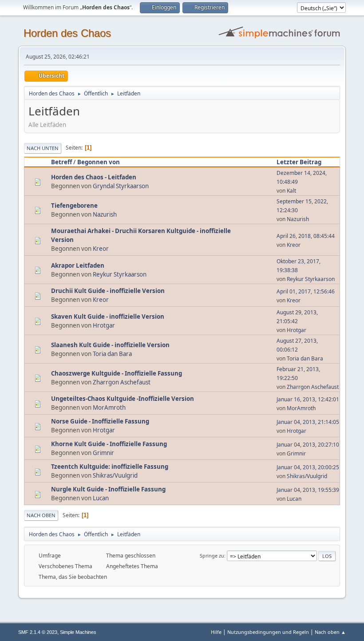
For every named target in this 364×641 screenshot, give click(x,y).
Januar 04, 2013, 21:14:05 (308, 422)
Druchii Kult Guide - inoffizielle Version (108, 291)
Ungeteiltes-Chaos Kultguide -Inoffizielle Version (122, 399)
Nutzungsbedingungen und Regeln (268, 632)
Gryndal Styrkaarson (121, 186)
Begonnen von (98, 162)
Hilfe (216, 632)
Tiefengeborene (74, 206)
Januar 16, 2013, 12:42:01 (308, 399)
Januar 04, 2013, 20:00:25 (308, 467)
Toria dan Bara (112, 354)
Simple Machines (78, 632)
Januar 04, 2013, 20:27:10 (308, 444)
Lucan (101, 498)
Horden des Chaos (67, 33)
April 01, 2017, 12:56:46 (306, 291)
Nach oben (41, 515)
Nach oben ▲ (330, 632)
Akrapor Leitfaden (77, 265)
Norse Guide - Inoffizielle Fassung (100, 421)
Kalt (291, 190)
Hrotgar (104, 325)
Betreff (61, 162)
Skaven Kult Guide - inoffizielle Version (107, 316)
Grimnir (103, 453)
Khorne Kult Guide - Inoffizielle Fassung (109, 444)
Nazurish (105, 214)
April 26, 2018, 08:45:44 (306, 236)
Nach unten (43, 148)
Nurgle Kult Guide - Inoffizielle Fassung (108, 489)
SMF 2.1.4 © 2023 (37, 632)
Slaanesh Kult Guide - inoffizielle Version (110, 345)
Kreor (101, 249)
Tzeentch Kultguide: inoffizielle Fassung (109, 467)
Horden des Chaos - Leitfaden (93, 177)
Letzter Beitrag (299, 162)
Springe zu (212, 555)
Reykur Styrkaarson (119, 274)
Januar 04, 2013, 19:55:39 (308, 490)
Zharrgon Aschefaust (121, 382)
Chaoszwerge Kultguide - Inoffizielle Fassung (116, 373)
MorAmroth (109, 408)
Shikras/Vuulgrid (115, 475)
